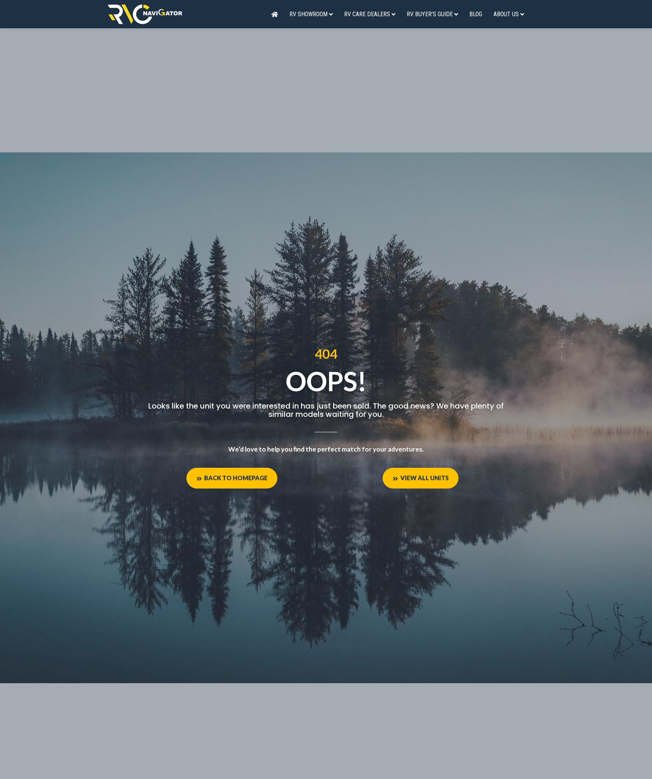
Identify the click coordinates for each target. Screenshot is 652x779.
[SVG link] (145, 14)
